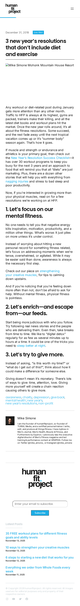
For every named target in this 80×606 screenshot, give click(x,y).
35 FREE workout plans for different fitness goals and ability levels (36, 535)
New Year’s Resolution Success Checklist (40, 158)
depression (41, 397)
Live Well (38, 32)
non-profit (45, 403)
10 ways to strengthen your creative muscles (37, 547)
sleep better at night (30, 345)
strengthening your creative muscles (32, 273)
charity (27, 397)
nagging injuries (17, 181)
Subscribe (40, 513)
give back (58, 397)
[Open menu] (72, 8)
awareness (13, 397)
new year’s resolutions (21, 403)
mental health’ (16, 400)
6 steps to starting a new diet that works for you (40, 557)
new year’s (34, 400)
